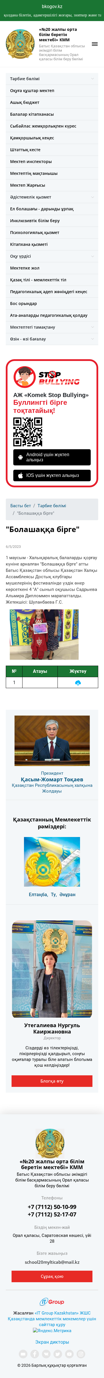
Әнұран (67, 894)
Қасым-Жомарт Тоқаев (52, 779)
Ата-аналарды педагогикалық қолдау (49, 315)
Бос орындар (23, 303)
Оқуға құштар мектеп (32, 90)
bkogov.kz (52, 6)
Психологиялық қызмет (34, 232)
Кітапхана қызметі (29, 244)
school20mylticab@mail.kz (52, 1262)
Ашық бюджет (24, 102)
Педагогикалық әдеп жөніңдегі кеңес (48, 291)
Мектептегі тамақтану (32, 327)
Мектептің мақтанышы (33, 173)
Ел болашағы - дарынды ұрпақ (41, 208)
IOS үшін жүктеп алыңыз (52, 475)
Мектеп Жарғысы (27, 185)
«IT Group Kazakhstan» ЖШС (63, 1313)
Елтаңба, (38, 894)
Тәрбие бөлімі (25, 78)
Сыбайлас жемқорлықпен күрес (43, 126)
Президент (52, 773)
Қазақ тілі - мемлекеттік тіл (38, 279)
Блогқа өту (52, 1081)
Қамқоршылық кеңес (32, 138)
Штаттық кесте (25, 149)
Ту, (54, 894)
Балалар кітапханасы (32, 114)
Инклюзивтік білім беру (35, 220)
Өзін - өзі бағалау (28, 339)
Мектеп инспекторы (31, 161)
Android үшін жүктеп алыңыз (47, 457)
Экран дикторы (52, 1342)
